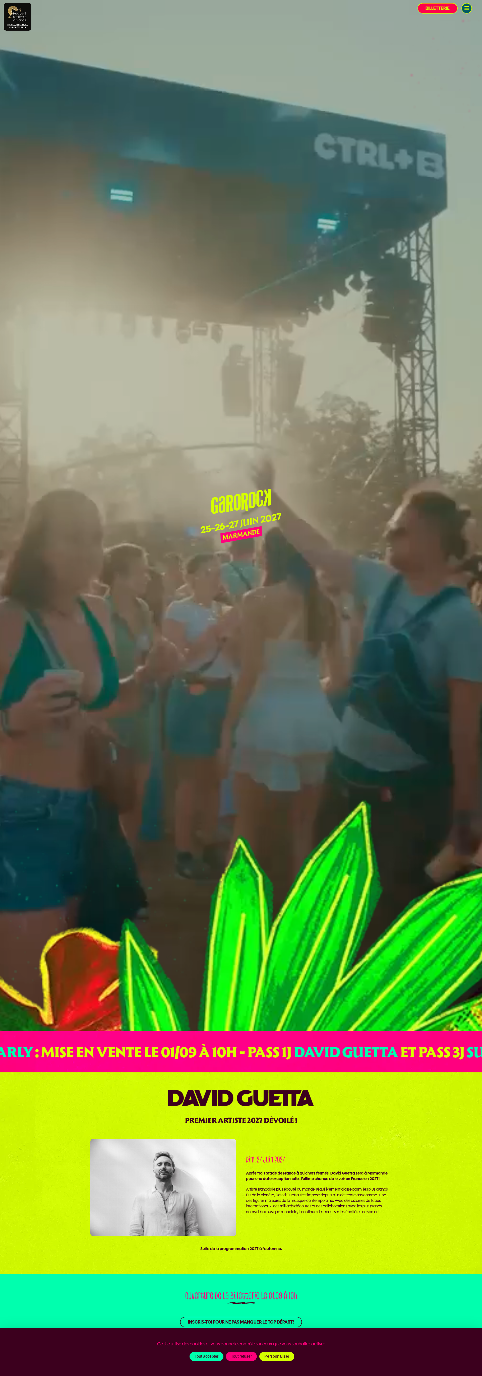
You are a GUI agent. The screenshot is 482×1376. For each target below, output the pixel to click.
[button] (466, 8)
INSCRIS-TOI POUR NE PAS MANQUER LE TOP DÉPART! (241, 1322)
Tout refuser (241, 1356)
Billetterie (438, 8)
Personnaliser (276, 1356)
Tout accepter (206, 1356)
